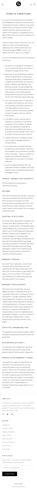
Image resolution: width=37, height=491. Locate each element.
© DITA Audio (18, 483)
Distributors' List (7, 428)
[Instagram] (12, 414)
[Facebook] (3, 414)
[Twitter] (7, 414)
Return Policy (6, 435)
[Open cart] (34, 4)
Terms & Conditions (8, 442)
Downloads (6, 449)
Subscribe (9, 474)
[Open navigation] (3, 4)
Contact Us (6, 425)
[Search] (31, 4)
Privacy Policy (6, 445)
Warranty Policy (7, 439)
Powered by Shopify (18, 486)
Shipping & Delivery (8, 432)
